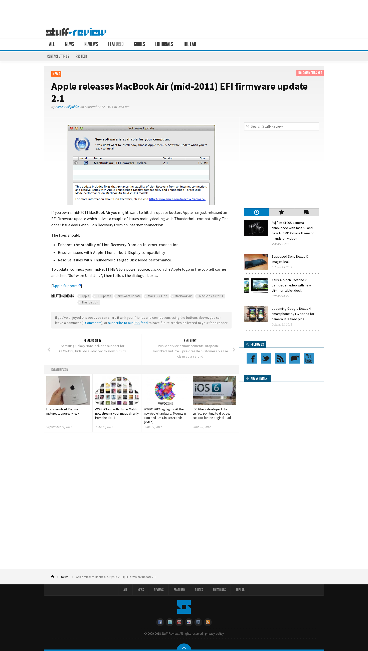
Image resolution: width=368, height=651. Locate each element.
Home (54, 577)
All (52, 44)
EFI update (104, 296)
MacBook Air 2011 (211, 296)
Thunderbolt (90, 302)
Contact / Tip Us (58, 56)
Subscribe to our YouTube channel (309, 358)
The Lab (189, 44)
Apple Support (65, 285)
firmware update (129, 296)
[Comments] (306, 212)
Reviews (91, 44)
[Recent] (256, 212)
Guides (139, 44)
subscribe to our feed (128, 322)
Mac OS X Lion (157, 296)
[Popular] (281, 212)
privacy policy (214, 633)
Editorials (164, 44)
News (69, 44)
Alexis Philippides (68, 106)
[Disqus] (141, 502)
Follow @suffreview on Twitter (266, 358)
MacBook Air (183, 296)
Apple (85, 296)
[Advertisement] (184, 12)
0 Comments (92, 322)
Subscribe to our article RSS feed (280, 358)
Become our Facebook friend (252, 358)
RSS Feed (81, 56)
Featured (116, 44)
